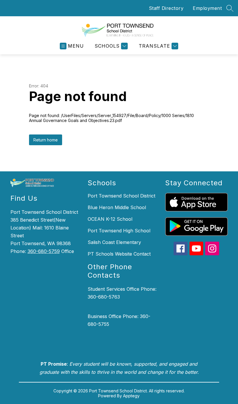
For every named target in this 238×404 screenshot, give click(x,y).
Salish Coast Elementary (114, 242)
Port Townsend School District (121, 196)
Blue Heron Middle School (117, 207)
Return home (45, 139)
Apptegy (131, 395)
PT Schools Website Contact (119, 254)
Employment (207, 8)
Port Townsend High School (119, 231)
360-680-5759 (44, 251)
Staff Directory (166, 8)
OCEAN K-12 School (110, 219)
